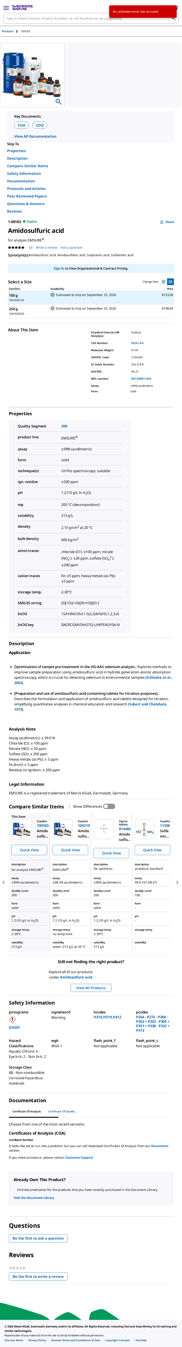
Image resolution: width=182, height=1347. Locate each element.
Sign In (59, 268)
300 (64, 426)
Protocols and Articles (26, 188)
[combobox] (91, 18)
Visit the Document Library (34, 1198)
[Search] (173, 18)
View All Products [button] (91, 987)
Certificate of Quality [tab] (61, 1111)
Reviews (14, 211)
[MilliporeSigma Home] (22, 7)
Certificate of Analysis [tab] (26, 1111)
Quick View (29, 850)
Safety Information (24, 173)
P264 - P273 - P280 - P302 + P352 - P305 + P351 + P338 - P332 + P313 (153, 1024)
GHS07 (14, 1027)
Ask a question (72, 247)
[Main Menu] (6, 7)
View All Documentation (35, 136)
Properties (16, 150)
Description (17, 158)
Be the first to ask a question (38, 1238)
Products (7, 31)
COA (21, 125)
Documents (159, 1146)
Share (169, 222)
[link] (13, 1340)
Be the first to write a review (40, 1277)
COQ (40, 125)
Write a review (46, 247)
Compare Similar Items (27, 165)
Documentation (21, 181)
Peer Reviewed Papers (27, 196)
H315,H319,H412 (107, 1017)
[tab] (11, 31)
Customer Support (79, 1157)
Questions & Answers (26, 203)
